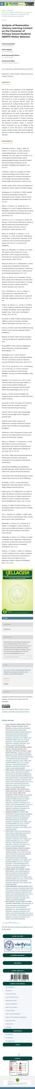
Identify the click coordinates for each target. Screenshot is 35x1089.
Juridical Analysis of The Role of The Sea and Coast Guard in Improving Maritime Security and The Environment (18, 854)
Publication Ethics (11, 1000)
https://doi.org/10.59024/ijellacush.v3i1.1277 (19, 69)
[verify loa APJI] (17, 951)
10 (15, 923)
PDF (5, 618)
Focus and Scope (11, 994)
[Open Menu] (2, 4)
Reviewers (9, 990)
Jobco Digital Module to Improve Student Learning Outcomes (18, 872)
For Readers (9, 1034)
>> (18, 923)
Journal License (10, 1020)
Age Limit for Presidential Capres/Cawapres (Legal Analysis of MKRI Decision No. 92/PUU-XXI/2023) (19, 797)
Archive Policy (10, 1010)
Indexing (8, 1027)
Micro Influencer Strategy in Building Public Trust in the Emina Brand (19, 888)
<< (2, 923)
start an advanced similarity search (21, 927)
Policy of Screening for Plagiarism (16, 1017)
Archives (10, 10)
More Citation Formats (12, 657)
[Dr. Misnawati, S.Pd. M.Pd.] (19, 1055)
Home (4, 10)
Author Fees (9, 1024)
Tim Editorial (10, 987)
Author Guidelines (11, 1004)
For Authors (9, 1038)
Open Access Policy (11, 1007)
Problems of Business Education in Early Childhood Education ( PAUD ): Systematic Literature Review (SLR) (19, 754)
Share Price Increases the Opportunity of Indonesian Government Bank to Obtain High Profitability (18, 833)
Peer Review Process (12, 997)
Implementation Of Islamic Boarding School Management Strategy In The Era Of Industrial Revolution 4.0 (19, 906)
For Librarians (10, 1041)
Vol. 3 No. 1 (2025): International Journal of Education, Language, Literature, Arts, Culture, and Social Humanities (17, 14)
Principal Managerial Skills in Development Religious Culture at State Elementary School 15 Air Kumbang (19, 816)
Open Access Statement (13, 1014)
